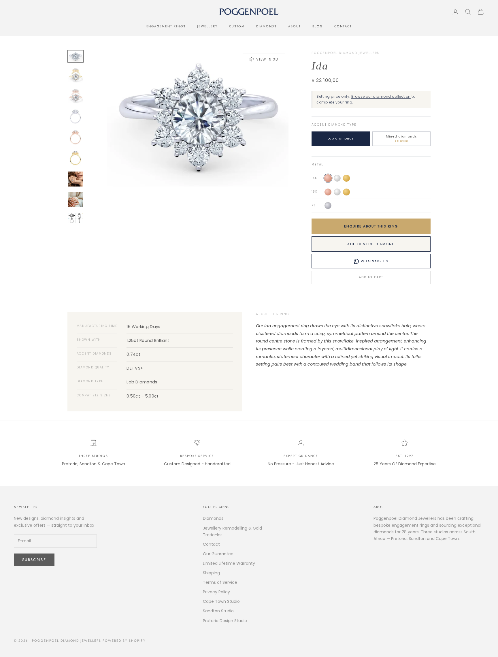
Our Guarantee (218, 554)
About (294, 26)
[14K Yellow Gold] (346, 178)
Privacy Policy (216, 592)
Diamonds (266, 26)
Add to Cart (371, 277)
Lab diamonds (341, 138)
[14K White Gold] (337, 178)
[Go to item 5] (75, 137)
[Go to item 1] (75, 56)
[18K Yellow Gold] (346, 192)
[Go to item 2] (75, 75)
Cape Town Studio (221, 601)
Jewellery (207, 26)
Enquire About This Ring (371, 226)
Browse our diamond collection (381, 96)
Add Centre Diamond (371, 244)
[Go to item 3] (75, 96)
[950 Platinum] (328, 205)
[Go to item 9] (75, 218)
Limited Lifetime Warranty (229, 563)
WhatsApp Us (374, 261)
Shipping (211, 573)
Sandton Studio (218, 611)
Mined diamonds (401, 138)
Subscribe (34, 559)
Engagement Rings (166, 26)
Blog (317, 26)
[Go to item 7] (75, 179)
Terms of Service (220, 582)
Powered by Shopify (124, 640)
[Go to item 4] (75, 117)
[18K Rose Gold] (328, 192)
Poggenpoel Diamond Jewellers (345, 52)
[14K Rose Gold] (328, 178)
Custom (237, 26)
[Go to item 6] (75, 158)
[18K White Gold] (337, 192)
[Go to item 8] (75, 200)
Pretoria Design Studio (225, 621)
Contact (343, 26)
